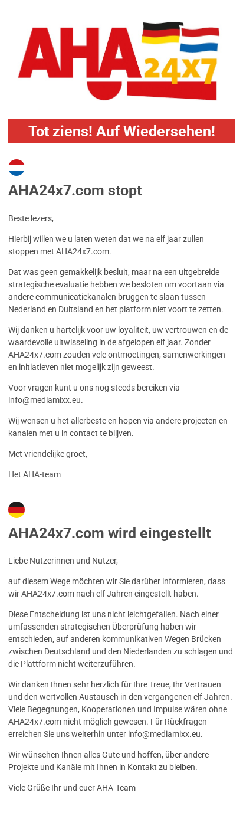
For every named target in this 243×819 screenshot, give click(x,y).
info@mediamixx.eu (44, 400)
